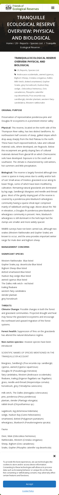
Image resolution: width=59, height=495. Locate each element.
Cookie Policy (28, 491)
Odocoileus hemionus (32, 88)
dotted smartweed (33, 81)
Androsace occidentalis (27, 74)
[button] (54, 456)
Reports (24, 43)
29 (16, 43)
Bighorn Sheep (21, 78)
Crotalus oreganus (37, 78)
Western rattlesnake (35, 102)
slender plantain (33, 99)
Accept (29, 483)
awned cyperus (46, 74)
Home (9, 43)
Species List (36, 43)
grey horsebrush (29, 85)
